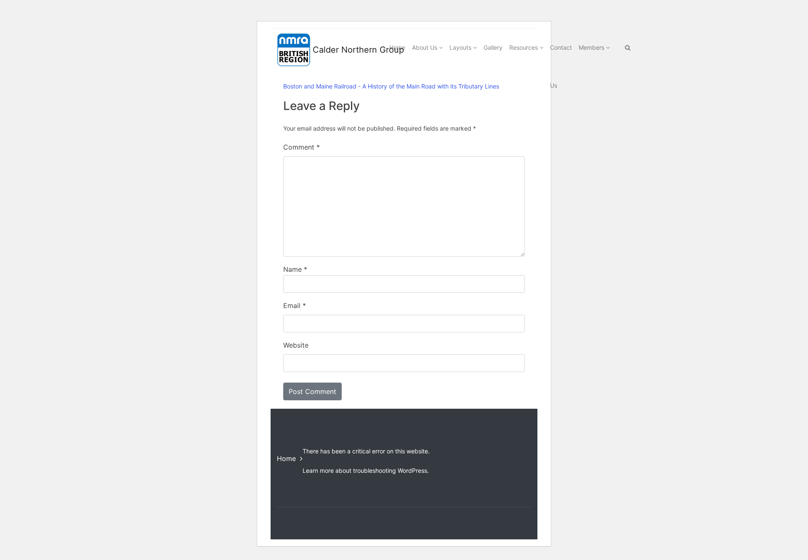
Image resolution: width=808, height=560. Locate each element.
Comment (301, 147)
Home (286, 458)
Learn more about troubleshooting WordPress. (366, 470)
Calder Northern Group (342, 50)
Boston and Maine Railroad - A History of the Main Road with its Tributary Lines (391, 86)
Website (295, 345)
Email (294, 305)
